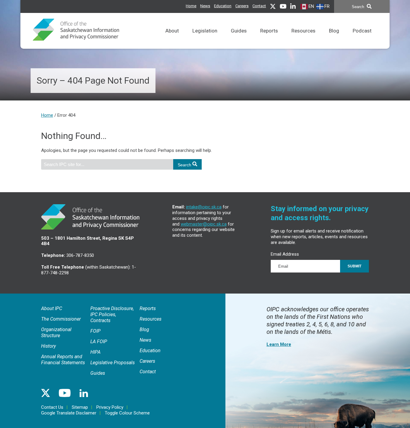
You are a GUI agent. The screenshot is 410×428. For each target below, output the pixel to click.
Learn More (279, 344)
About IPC (51, 308)
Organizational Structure (56, 332)
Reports (269, 31)
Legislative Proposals (112, 362)
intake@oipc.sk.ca (204, 207)
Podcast (362, 31)
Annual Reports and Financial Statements (63, 359)
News (205, 6)
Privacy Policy (109, 407)
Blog (334, 31)
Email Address (285, 254)
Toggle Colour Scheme (127, 413)
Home (191, 6)
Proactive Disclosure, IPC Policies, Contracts (112, 314)
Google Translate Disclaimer (68, 413)
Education (222, 6)
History (48, 346)
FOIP (95, 331)
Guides (239, 31)
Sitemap (80, 407)
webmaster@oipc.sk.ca (204, 224)
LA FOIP (98, 341)
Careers (242, 6)
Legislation (204, 31)
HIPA (95, 352)
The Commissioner (61, 319)
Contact (259, 6)
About (172, 31)
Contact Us (52, 407)
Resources (303, 31)
